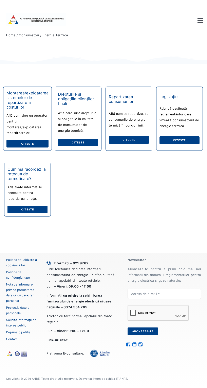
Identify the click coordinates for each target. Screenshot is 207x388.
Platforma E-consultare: (65, 353)
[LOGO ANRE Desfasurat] (36, 15)
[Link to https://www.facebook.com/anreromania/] (128, 344)
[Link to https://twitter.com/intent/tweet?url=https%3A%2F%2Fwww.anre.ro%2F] (140, 344)
